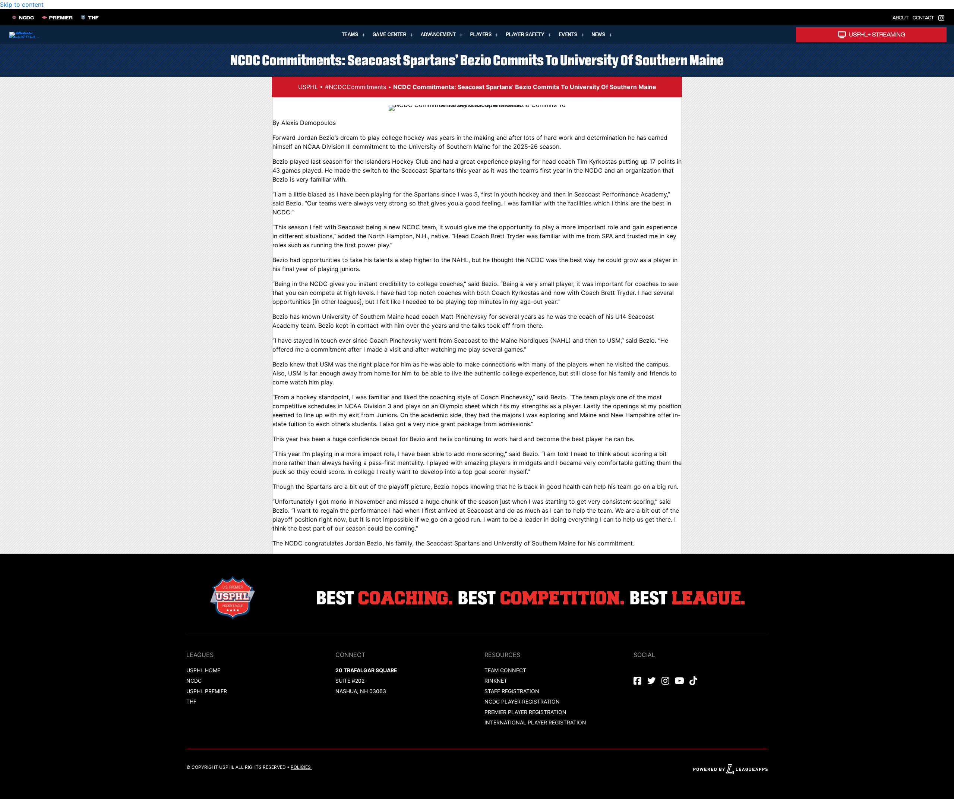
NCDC (194, 680)
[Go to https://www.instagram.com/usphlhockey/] (941, 17)
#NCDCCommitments (355, 87)
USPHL (308, 87)
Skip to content (22, 4)
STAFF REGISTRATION (511, 691)
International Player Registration (536, 722)
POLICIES (301, 767)
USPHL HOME (203, 670)
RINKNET (495, 680)
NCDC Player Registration (522, 701)
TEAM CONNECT (505, 670)
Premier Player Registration (525, 712)
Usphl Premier (206, 691)
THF (191, 701)
